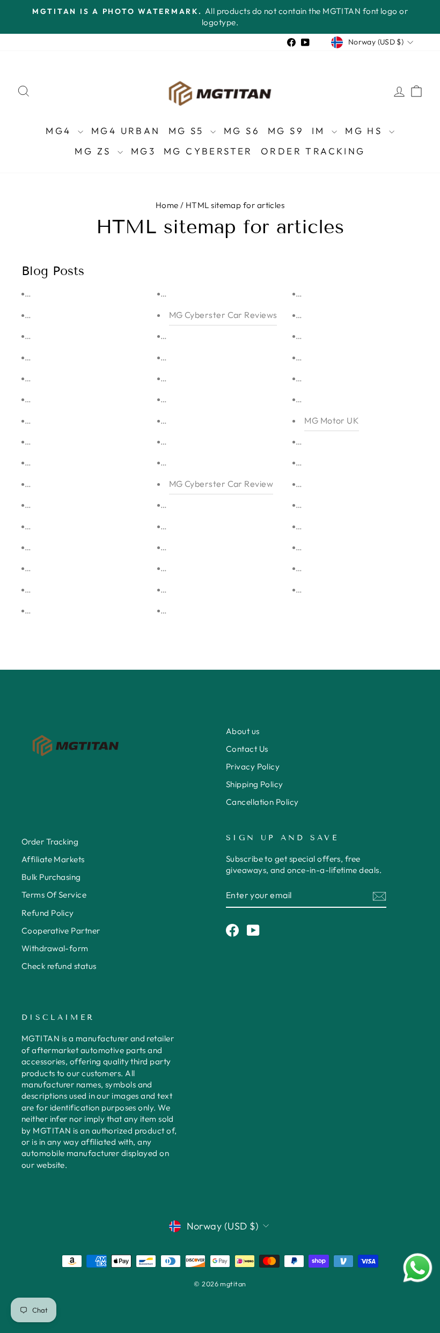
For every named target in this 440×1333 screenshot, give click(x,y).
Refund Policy (47, 913)
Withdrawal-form (55, 948)
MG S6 (242, 130)
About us (243, 731)
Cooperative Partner (60, 930)
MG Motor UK (331, 420)
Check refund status (59, 966)
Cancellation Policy (262, 802)
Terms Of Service (53, 895)
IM (320, 130)
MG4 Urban (125, 130)
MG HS (365, 130)
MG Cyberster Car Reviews (223, 314)
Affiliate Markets (53, 859)
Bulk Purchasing (51, 877)
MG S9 (286, 130)
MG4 (60, 130)
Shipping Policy (254, 784)
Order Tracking (313, 151)
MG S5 (188, 130)
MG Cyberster (208, 151)
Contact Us (247, 749)
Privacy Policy (253, 766)
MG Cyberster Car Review (221, 483)
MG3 (143, 151)
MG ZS (94, 151)
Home (167, 205)
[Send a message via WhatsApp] (418, 1268)
